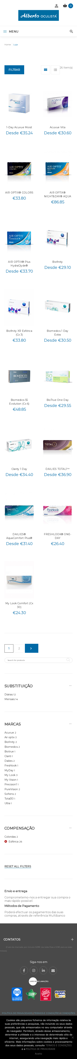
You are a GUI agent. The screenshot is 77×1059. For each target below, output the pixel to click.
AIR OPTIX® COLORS (19, 192)
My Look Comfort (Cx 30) (19, 605)
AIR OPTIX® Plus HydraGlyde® (19, 263)
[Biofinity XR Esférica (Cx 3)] (19, 307)
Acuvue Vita (57, 127)
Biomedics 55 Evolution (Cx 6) (19, 401)
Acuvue (9, 732)
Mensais (9, 699)
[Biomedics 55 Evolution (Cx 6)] (19, 376)
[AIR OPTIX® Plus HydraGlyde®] (19, 238)
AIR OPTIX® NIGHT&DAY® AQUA (57, 194)
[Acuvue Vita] (57, 103)
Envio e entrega (15, 891)
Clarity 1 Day (19, 469)
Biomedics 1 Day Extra (57, 332)
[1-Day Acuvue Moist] (19, 103)
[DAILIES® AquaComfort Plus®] (19, 510)
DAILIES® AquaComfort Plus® (19, 536)
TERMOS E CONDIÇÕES (47, 1013)
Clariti (7, 756)
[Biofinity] (57, 238)
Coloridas (10, 836)
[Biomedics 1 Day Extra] (57, 307)
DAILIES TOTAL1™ (57, 469)
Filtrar (14, 69)
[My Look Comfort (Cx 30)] (19, 579)
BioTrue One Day (58, 400)
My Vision (10, 779)
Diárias (8, 694)
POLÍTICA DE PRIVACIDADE (17, 1013)
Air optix (9, 737)
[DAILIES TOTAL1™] (57, 445)
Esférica (13, 841)
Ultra (7, 803)
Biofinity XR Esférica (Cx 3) (19, 332)
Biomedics (11, 746)
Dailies (8, 760)
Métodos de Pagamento (21, 906)
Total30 (9, 798)
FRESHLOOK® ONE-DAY (57, 536)
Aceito (38, 1053)
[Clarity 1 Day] (19, 445)
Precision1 (10, 784)
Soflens (9, 794)
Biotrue (9, 751)
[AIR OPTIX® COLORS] (19, 169)
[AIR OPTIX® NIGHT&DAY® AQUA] (57, 169)
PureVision (11, 789)
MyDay (8, 770)
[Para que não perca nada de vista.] (38, 15)
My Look (9, 775)
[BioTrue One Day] (57, 376)
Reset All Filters (17, 866)
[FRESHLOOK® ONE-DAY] (57, 510)
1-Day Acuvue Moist (19, 127)
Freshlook (10, 765)
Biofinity (57, 261)
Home (7, 44)
